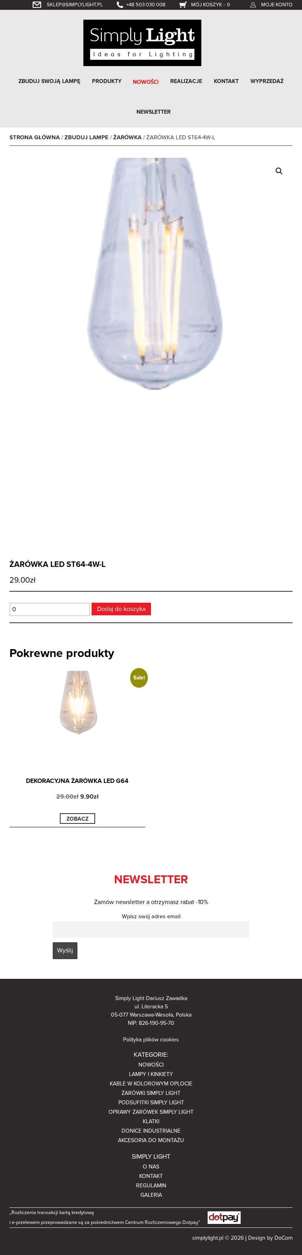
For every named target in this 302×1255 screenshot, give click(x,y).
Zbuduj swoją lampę (49, 81)
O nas (151, 1166)
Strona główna (34, 137)
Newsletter (153, 112)
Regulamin (151, 1185)
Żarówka (127, 137)
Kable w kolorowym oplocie (151, 1083)
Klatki (151, 1121)
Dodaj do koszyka (121, 609)
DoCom (283, 1238)
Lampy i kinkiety (151, 1074)
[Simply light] (142, 42)
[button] (279, 171)
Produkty (107, 81)
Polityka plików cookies (151, 1039)
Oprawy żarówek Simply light (151, 1112)
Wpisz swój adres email (151, 916)
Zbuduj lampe (86, 137)
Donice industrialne (151, 1131)
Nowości (151, 1064)
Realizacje (186, 81)
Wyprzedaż (267, 81)
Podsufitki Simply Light (151, 1102)
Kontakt (226, 81)
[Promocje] (145, 81)
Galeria (151, 1195)
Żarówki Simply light (151, 1093)
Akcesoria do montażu (151, 1140)
